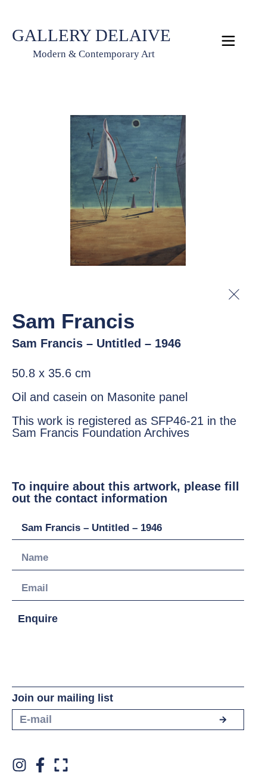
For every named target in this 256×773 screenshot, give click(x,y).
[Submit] (222, 719)
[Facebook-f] (40, 765)
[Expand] (61, 765)
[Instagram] (19, 765)
